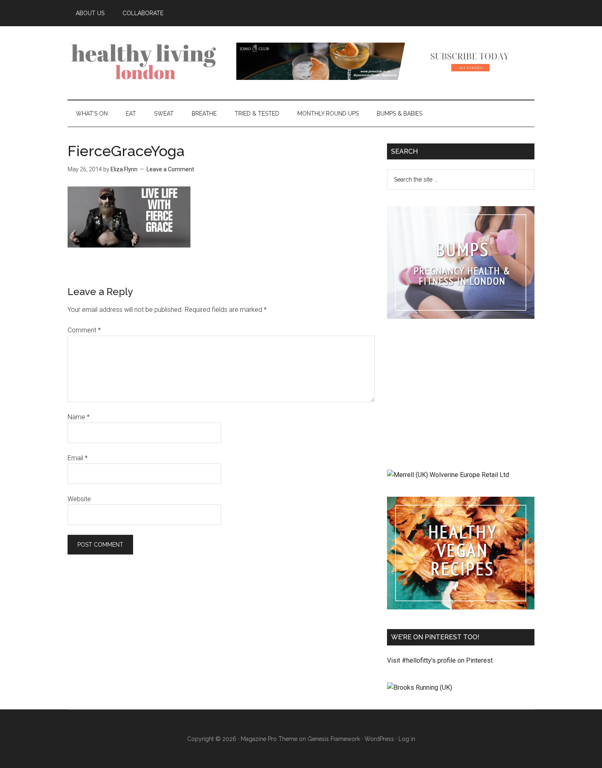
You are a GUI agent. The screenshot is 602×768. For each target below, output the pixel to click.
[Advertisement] (460, 396)
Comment (84, 330)
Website (79, 499)
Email (78, 458)
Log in (406, 739)
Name (79, 417)
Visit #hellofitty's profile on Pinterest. (440, 660)
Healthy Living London (145, 61)
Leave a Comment (170, 169)
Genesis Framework (334, 739)
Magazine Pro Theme (269, 739)
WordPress (379, 739)
